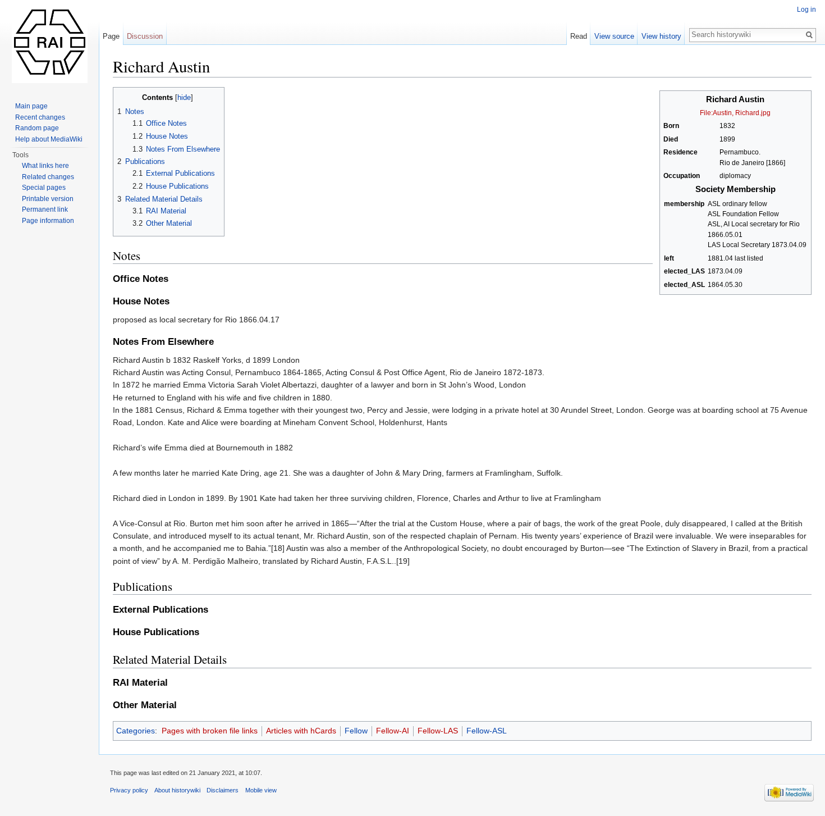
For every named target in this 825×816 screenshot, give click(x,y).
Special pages (44, 188)
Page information (48, 221)
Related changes (48, 177)
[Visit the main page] (49, 45)
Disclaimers (223, 790)
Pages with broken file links (210, 730)
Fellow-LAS (438, 730)
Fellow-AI (392, 730)
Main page (31, 106)
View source (614, 36)
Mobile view (261, 790)
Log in (806, 9)
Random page (37, 128)
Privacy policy (129, 790)
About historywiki (177, 790)
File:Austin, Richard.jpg (735, 113)
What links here (45, 166)
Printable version (48, 199)
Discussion (145, 36)
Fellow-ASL (486, 730)
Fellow (356, 730)
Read (578, 36)
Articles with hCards (301, 730)
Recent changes (40, 117)
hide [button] (184, 98)
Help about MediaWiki (48, 139)
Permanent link (45, 209)
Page (111, 36)
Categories (135, 730)
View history (661, 36)
